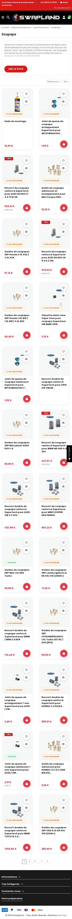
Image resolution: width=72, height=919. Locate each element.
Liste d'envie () (63, 8)
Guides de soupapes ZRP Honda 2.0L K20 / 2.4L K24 (17, 254)
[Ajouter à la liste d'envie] (26, 94)
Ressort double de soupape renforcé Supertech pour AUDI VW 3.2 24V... (17, 511)
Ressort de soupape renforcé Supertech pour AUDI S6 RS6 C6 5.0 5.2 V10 (54, 256)
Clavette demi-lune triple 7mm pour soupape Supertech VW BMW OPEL (54, 320)
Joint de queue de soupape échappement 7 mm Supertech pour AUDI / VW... (17, 703)
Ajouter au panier (63, 144)
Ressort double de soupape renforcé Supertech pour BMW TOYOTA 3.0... (17, 832)
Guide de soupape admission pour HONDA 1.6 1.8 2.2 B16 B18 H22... (53, 768)
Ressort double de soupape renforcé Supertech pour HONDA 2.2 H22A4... (53, 702)
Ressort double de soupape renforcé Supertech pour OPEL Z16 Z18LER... (54, 383)
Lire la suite (15, 68)
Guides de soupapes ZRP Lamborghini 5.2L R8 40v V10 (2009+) (54, 572)
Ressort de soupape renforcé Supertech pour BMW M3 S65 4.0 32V (54, 447)
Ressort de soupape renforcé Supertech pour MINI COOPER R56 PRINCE (54, 511)
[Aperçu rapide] (26, 101)
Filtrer (69, 452)
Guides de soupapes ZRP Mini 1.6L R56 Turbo (17, 572)
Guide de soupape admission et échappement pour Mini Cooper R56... (53, 192)
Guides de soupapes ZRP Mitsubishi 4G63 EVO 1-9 (17, 445)
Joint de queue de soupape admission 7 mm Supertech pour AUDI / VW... (17, 768)
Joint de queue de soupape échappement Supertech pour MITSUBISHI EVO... (52, 127)
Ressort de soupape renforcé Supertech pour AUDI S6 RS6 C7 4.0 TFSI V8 (17, 192)
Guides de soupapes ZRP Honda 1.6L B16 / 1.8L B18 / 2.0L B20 (17, 318)
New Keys (62, 915)
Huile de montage (15, 121)
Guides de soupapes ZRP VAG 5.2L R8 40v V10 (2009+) (54, 830)
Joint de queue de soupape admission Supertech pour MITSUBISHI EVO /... (17, 383)
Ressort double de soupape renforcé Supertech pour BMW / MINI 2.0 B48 (17, 635)
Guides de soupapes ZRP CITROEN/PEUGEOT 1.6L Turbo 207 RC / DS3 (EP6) (54, 636)
